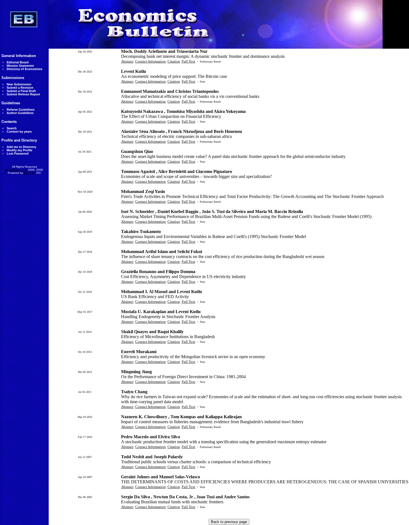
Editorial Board (18, 62)
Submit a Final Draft (21, 91)
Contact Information (150, 61)
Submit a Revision (20, 87)
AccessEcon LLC (16, 169)
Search (12, 128)
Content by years (19, 131)
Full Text (188, 61)
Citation (173, 61)
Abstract (127, 61)
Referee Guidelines (21, 109)
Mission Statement (20, 65)
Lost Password (18, 153)
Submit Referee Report (23, 94)
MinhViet (29, 172)
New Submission (19, 84)
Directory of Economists (24, 69)
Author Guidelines (20, 113)
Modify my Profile (19, 150)
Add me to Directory (21, 146)
